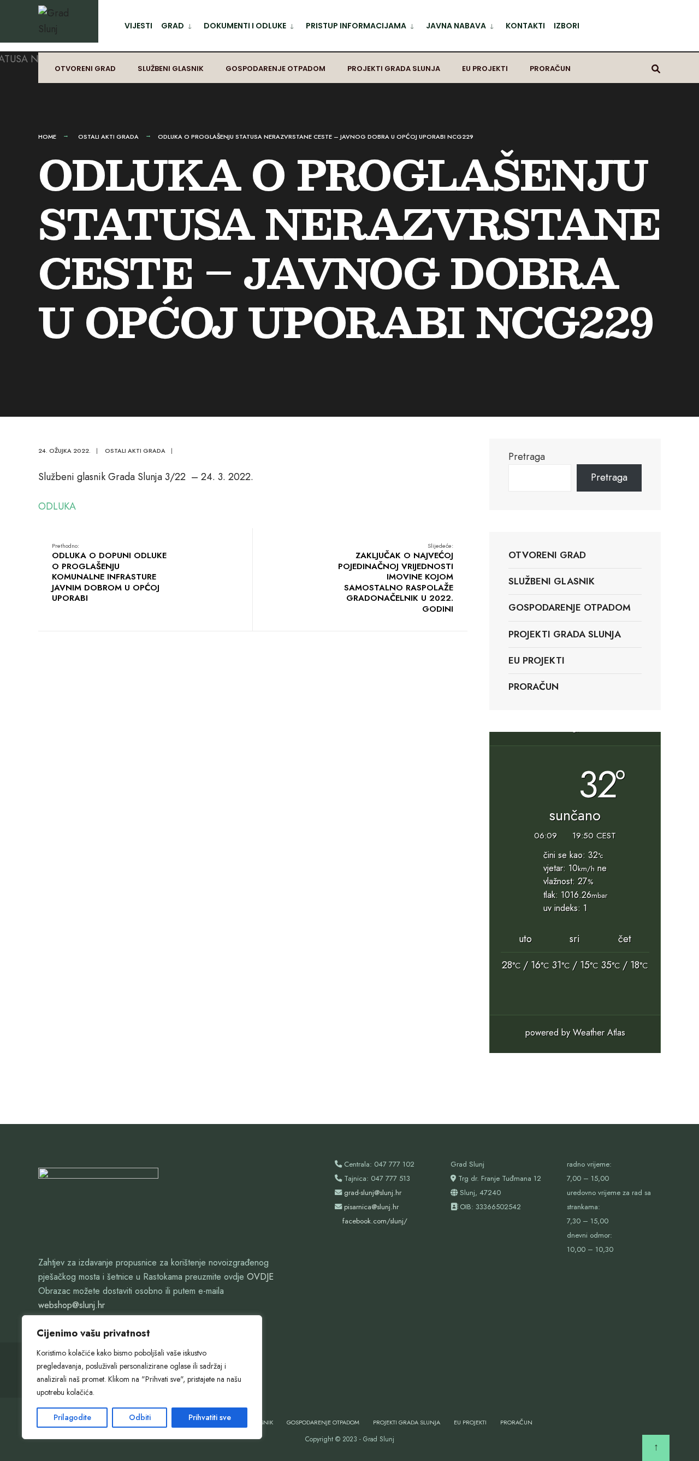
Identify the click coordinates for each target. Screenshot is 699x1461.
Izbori (566, 25)
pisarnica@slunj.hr (371, 1207)
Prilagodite (72, 1417)
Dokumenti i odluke (245, 25)
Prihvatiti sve (209, 1417)
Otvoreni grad (85, 68)
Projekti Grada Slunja (393, 68)
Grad (172, 25)
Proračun (550, 68)
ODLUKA (57, 506)
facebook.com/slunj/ (374, 1221)
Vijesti (138, 25)
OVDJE (260, 1276)
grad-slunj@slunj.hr (372, 1192)
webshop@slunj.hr (71, 1305)
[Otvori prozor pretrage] (656, 68)
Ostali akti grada (108, 136)
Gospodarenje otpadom (275, 68)
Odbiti (140, 1417)
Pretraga (526, 456)
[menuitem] (178, 23)
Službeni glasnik (171, 68)
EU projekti (485, 68)
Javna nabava (456, 25)
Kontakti (525, 25)
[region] (142, 1377)
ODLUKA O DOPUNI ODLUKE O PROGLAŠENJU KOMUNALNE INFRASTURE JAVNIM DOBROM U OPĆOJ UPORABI (109, 573)
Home (47, 136)
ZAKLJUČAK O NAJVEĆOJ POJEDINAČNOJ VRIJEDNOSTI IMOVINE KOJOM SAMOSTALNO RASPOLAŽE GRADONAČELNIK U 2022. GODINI (395, 578)
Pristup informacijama (356, 25)
